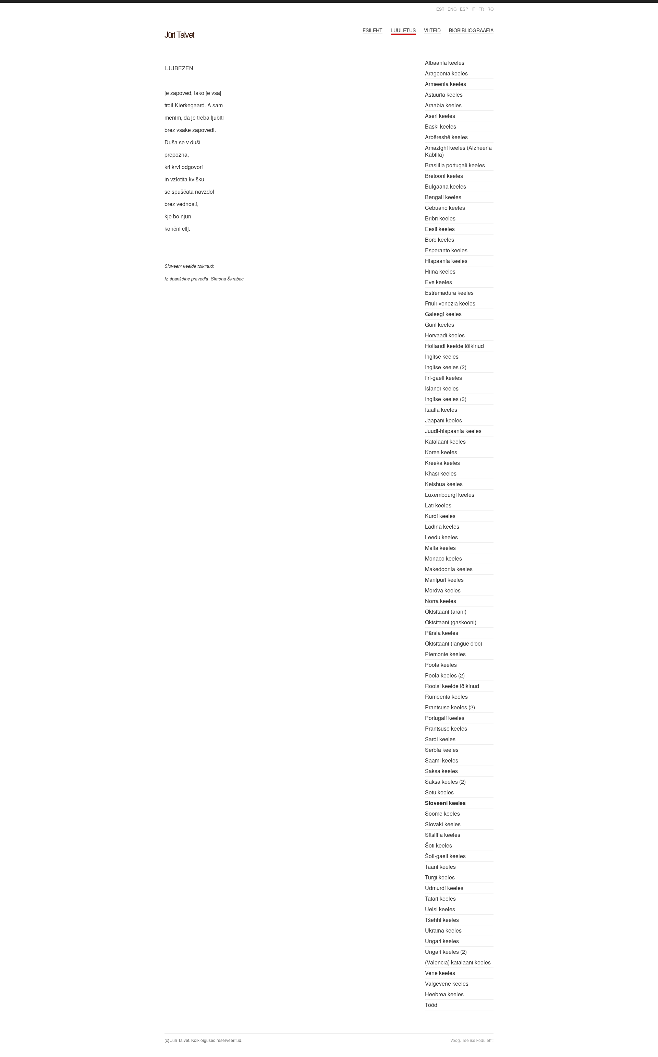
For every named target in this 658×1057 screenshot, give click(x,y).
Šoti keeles (438, 845)
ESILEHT (372, 30)
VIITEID (432, 30)
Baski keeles (440, 126)
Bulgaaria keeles (445, 186)
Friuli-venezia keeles (450, 303)
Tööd (431, 1005)
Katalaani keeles (445, 441)
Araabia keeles (443, 105)
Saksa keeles (441, 771)
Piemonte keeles (445, 654)
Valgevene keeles (446, 983)
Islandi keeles (442, 388)
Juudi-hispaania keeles (453, 431)
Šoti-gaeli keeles (445, 856)
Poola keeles (441, 665)
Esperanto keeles (446, 250)
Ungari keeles (442, 941)
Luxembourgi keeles (449, 495)
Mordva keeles (443, 590)
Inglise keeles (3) (445, 399)
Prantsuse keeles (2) (450, 707)
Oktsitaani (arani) (445, 611)
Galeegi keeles (443, 314)
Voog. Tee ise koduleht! (472, 1040)
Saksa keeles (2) (445, 781)
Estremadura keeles (449, 293)
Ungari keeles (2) (446, 952)
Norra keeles (440, 601)
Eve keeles (438, 282)
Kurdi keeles (440, 516)
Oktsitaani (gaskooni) (450, 622)
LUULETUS (403, 30)
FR (481, 9)
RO (490, 9)
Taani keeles (440, 866)
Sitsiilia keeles (442, 835)
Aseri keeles (440, 116)
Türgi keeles (440, 877)
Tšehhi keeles (442, 920)
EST (440, 9)
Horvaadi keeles (445, 335)
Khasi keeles (440, 473)
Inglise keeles (442, 356)
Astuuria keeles (444, 94)
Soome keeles (442, 813)
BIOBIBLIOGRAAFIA (471, 30)
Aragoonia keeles (446, 73)
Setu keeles (439, 792)
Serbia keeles (442, 750)
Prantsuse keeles (446, 728)
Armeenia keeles (445, 84)
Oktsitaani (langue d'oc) (453, 643)
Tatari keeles (440, 898)
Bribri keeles (440, 218)
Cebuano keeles (445, 208)
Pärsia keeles (441, 633)
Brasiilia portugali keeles (455, 165)
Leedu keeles (441, 537)
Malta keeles (440, 548)
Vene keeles (440, 973)
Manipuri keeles (444, 580)
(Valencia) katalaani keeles (458, 962)
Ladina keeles (442, 526)
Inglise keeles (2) (445, 367)
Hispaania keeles (446, 261)
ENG (452, 9)
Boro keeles (439, 239)
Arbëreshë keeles (446, 137)
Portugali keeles (444, 718)
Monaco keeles (443, 558)
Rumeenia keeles (446, 696)
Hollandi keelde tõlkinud (454, 346)
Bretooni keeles (444, 176)
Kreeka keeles (442, 463)
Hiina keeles (440, 271)
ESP (464, 9)
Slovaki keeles (443, 824)
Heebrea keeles (444, 994)
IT (473, 9)
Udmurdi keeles (444, 888)
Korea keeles (441, 452)
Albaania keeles (444, 63)
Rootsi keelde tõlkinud (452, 686)
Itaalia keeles (441, 409)
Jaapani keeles (443, 420)
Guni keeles (439, 324)
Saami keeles (441, 760)
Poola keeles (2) (445, 675)
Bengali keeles (443, 197)
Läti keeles (438, 505)
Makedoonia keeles (449, 569)
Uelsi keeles (440, 909)
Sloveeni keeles (445, 803)
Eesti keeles (440, 229)
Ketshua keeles (444, 484)
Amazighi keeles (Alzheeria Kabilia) (458, 151)
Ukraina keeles (443, 930)
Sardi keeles (440, 739)
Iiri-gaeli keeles (443, 378)
